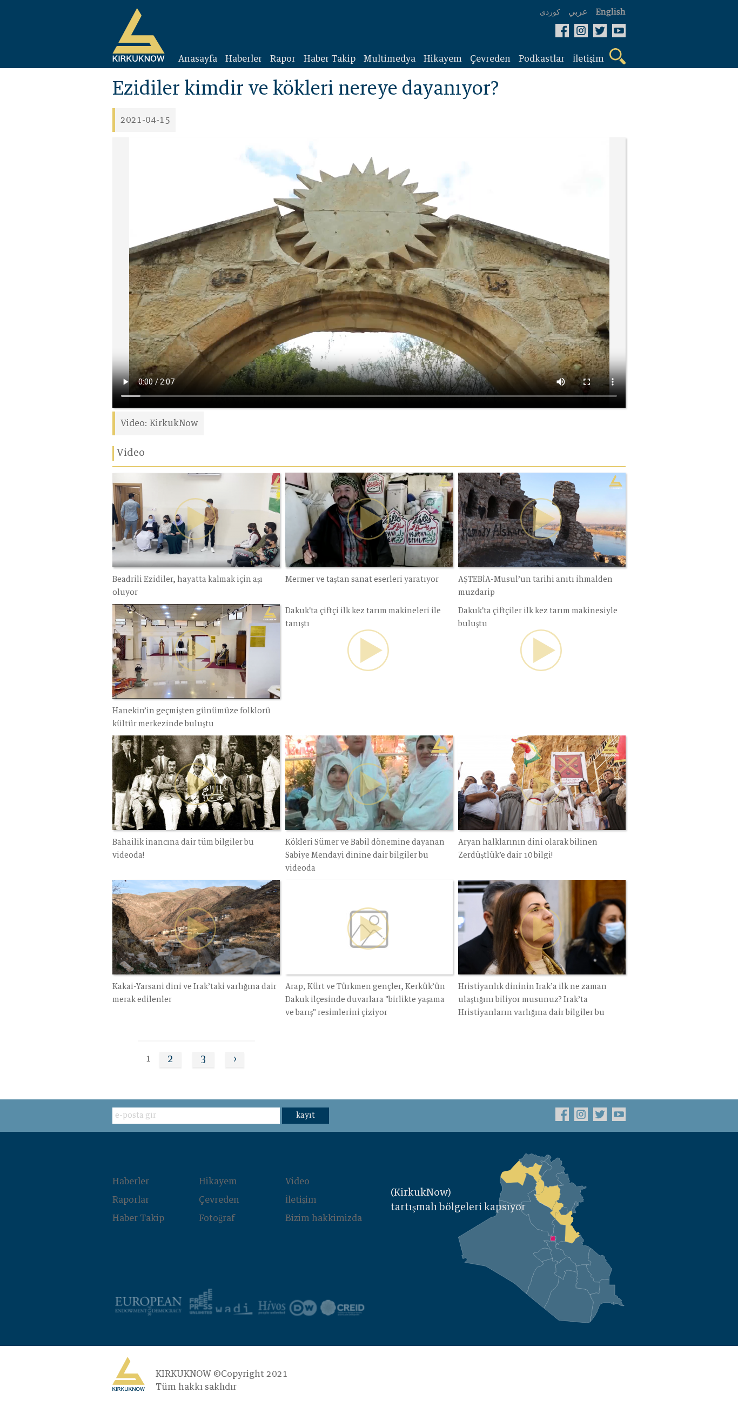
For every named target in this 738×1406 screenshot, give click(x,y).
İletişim (301, 1200)
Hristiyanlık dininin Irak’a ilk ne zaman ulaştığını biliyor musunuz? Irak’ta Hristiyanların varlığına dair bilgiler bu (532, 1000)
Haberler (130, 1181)
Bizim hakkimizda (323, 1218)
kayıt (305, 1115)
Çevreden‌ (219, 1200)
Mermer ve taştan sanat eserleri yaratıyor (362, 579)
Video (297, 1181)
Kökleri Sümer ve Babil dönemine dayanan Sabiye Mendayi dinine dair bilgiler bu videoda (365, 855)
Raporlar (130, 1200)
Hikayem (218, 1181)
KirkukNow (174, 423)
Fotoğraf (216, 1218)
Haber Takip (138, 1218)
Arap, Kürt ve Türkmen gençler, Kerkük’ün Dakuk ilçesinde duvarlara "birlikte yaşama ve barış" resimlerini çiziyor (365, 1000)
